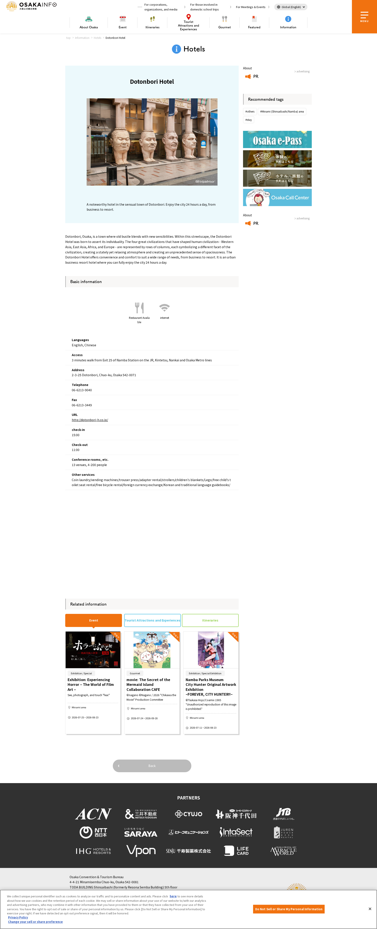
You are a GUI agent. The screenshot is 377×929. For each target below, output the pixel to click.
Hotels (97, 37)
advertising (303, 71)
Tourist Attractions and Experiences (152, 620)
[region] (188, 909)
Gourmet (224, 27)
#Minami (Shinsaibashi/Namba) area (282, 111)
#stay (248, 119)
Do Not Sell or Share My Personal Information (289, 909)
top (68, 37)
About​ (89, 27)
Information (288, 27)
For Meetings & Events (251, 7)
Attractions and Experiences (188, 25)
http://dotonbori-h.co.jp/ (90, 420)
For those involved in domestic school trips (204, 6)
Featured (254, 27)
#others (249, 111)
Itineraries (152, 27)
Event (123, 27)
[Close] (370, 909)
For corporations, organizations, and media (160, 6)
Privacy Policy (18, 917)
